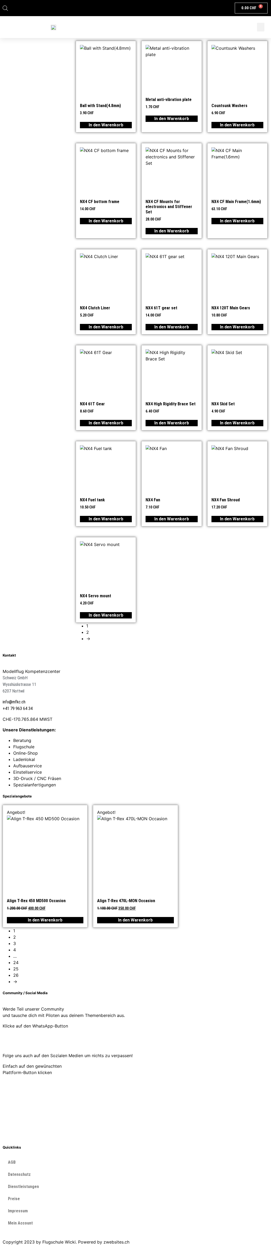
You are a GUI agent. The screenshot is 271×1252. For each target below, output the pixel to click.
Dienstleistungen (23, 1186)
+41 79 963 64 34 (18, 708)
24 (16, 962)
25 (16, 968)
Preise (14, 1198)
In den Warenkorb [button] (106, 124)
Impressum (18, 1210)
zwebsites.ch (116, 1242)
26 (16, 975)
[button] (260, 27)
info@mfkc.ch (14, 701)
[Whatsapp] (9, 1040)
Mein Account (20, 1223)
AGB (12, 1162)
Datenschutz (19, 1174)
